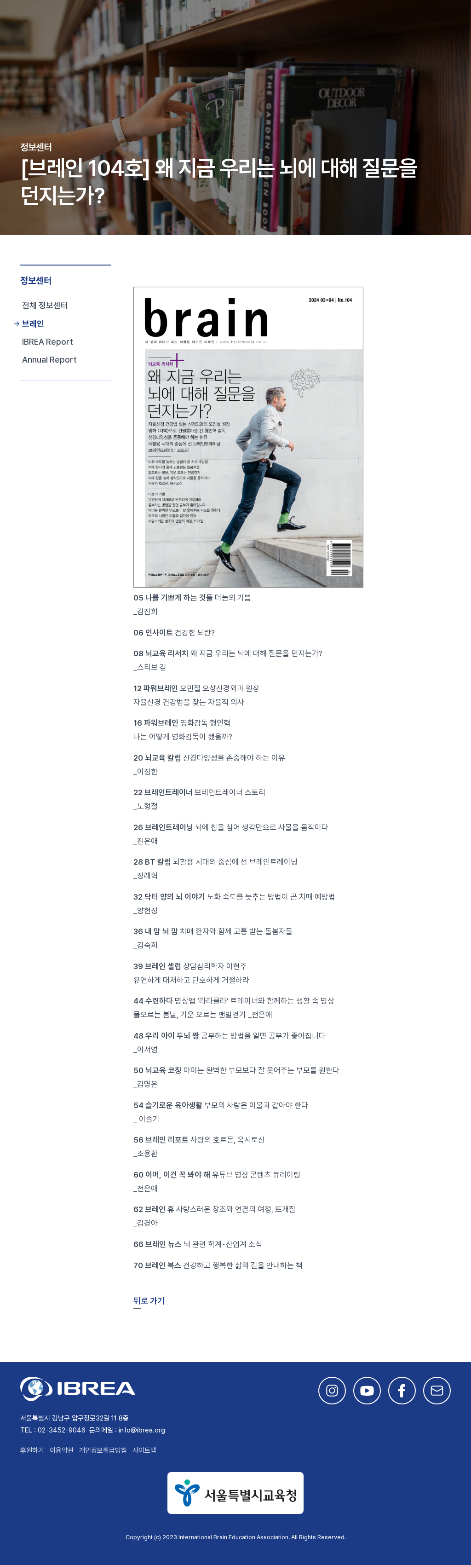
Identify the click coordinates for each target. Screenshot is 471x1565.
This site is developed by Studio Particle (89, 1548)
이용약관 (62, 1450)
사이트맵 (144, 1450)
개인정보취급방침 (103, 1450)
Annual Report (49, 359)
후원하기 (32, 1450)
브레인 (33, 324)
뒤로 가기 (149, 1300)
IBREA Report (47, 341)
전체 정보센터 (45, 305)
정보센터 (36, 280)
